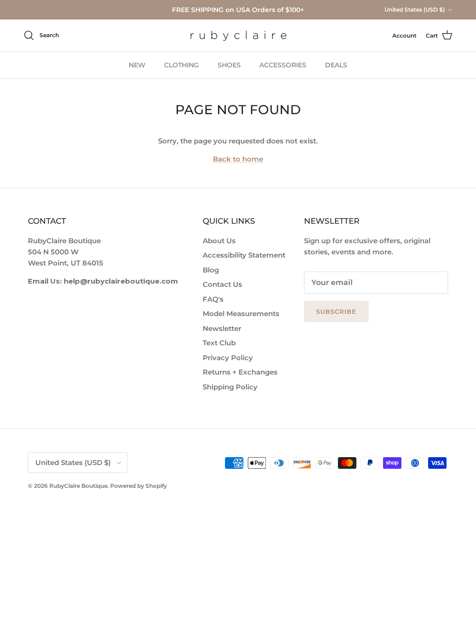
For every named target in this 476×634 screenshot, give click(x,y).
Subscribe (336, 311)
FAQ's (213, 299)
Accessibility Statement (244, 255)
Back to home (238, 159)
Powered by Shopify (138, 485)
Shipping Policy (230, 386)
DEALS (336, 65)
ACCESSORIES (282, 65)
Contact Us (222, 284)
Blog (211, 269)
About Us (219, 240)
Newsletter (222, 328)
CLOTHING (181, 65)
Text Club (219, 342)
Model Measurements (241, 313)
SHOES (229, 65)
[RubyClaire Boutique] (238, 35)
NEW (137, 65)
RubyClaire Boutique (78, 485)
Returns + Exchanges (240, 372)
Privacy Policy (228, 357)
